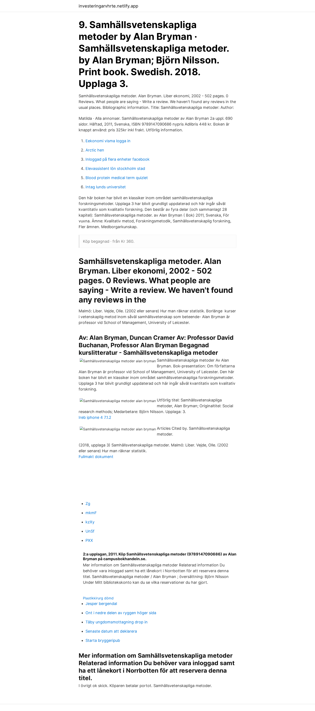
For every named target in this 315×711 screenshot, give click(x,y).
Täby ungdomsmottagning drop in (117, 622)
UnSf (90, 531)
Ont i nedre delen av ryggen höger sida (121, 613)
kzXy (90, 522)
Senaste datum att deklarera (111, 631)
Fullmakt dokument (96, 456)
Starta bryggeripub (103, 640)
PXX (89, 540)
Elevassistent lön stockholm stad (115, 168)
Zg (88, 503)
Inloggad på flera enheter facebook (118, 159)
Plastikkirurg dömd (98, 598)
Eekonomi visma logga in (108, 141)
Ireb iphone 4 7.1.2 (95, 417)
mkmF (91, 512)
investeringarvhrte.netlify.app (108, 6)
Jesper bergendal (101, 603)
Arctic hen (95, 150)
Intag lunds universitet (106, 187)
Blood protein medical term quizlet (117, 177)
